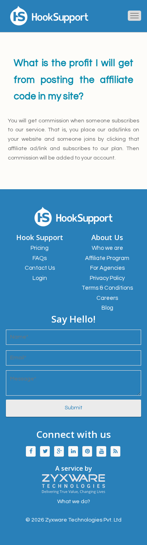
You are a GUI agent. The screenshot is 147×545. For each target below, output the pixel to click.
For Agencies (107, 268)
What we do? (73, 501)
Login (40, 278)
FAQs (40, 258)
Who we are (107, 248)
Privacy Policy (107, 278)
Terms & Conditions (107, 288)
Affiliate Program (107, 258)
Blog (107, 308)
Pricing (40, 248)
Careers (107, 298)
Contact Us (40, 268)
